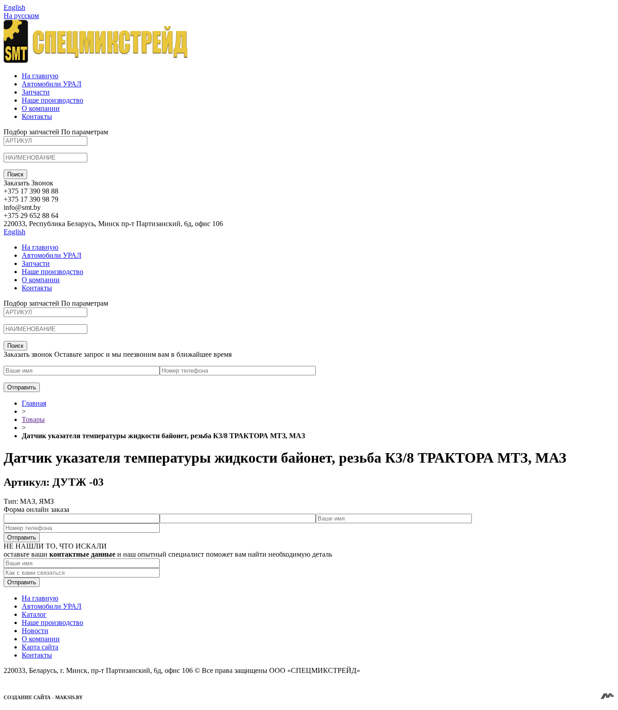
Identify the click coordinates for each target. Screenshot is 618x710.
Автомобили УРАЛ (51, 84)
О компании (41, 108)
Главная (34, 403)
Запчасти (36, 92)
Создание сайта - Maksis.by (43, 697)
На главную (40, 76)
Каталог (34, 614)
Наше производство (52, 100)
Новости (35, 630)
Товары (33, 419)
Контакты (37, 116)
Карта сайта (40, 647)
